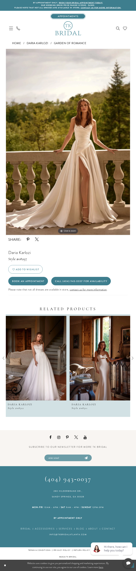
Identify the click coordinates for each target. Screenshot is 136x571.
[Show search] (117, 28)
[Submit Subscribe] (86, 458)
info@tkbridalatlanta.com (68, 534)
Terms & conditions (39, 550)
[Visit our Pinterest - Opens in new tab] (67, 437)
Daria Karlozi (37, 43)
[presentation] (59, 358)
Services (65, 528)
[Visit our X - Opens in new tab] (76, 437)
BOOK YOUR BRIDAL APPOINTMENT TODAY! (81, 3)
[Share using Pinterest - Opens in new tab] (28, 239)
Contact (108, 528)
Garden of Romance (70, 43)
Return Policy (82, 550)
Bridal (26, 528)
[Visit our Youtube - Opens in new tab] (85, 437)
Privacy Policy (62, 550)
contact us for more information (101, 8)
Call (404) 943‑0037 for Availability (81, 281)
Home (16, 43)
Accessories (45, 528)
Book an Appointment (28, 281)
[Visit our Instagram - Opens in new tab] (59, 437)
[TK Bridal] (68, 28)
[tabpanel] (68, 142)
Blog (80, 528)
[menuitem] (11, 28)
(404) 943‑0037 (68, 479)
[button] (11, 28)
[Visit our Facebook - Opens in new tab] (50, 437)
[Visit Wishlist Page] (125, 28)
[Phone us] (18, 28)
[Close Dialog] (5, 565)
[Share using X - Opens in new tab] (37, 239)
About (93, 528)
